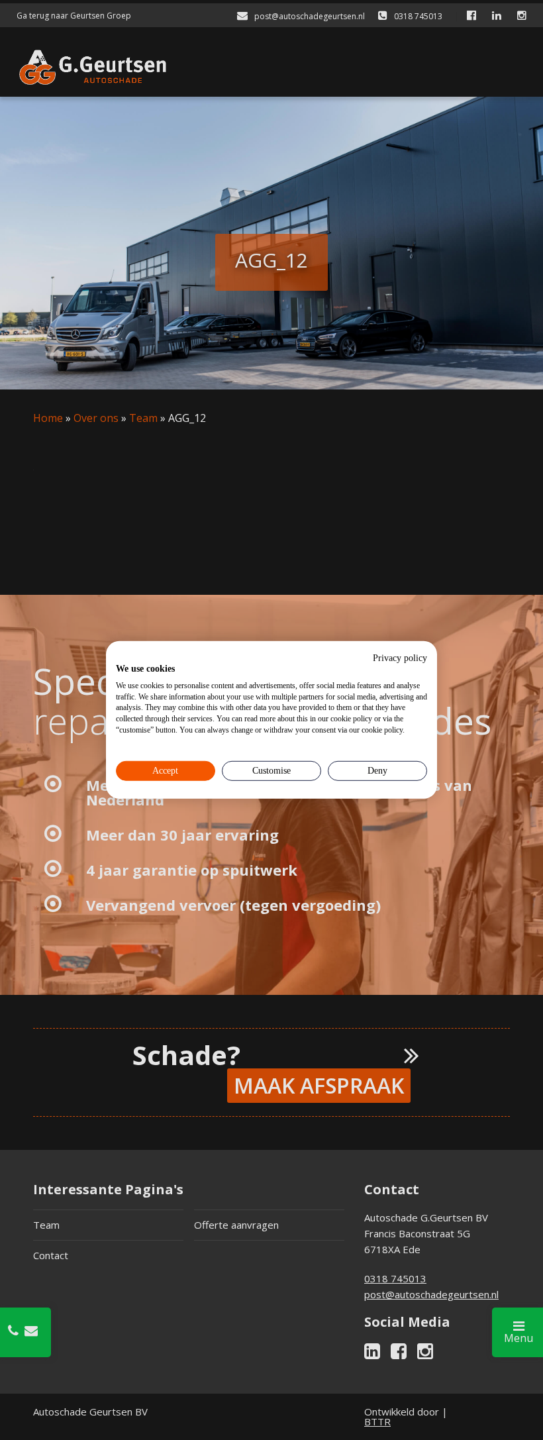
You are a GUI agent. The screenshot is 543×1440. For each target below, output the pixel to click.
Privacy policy (400, 658)
